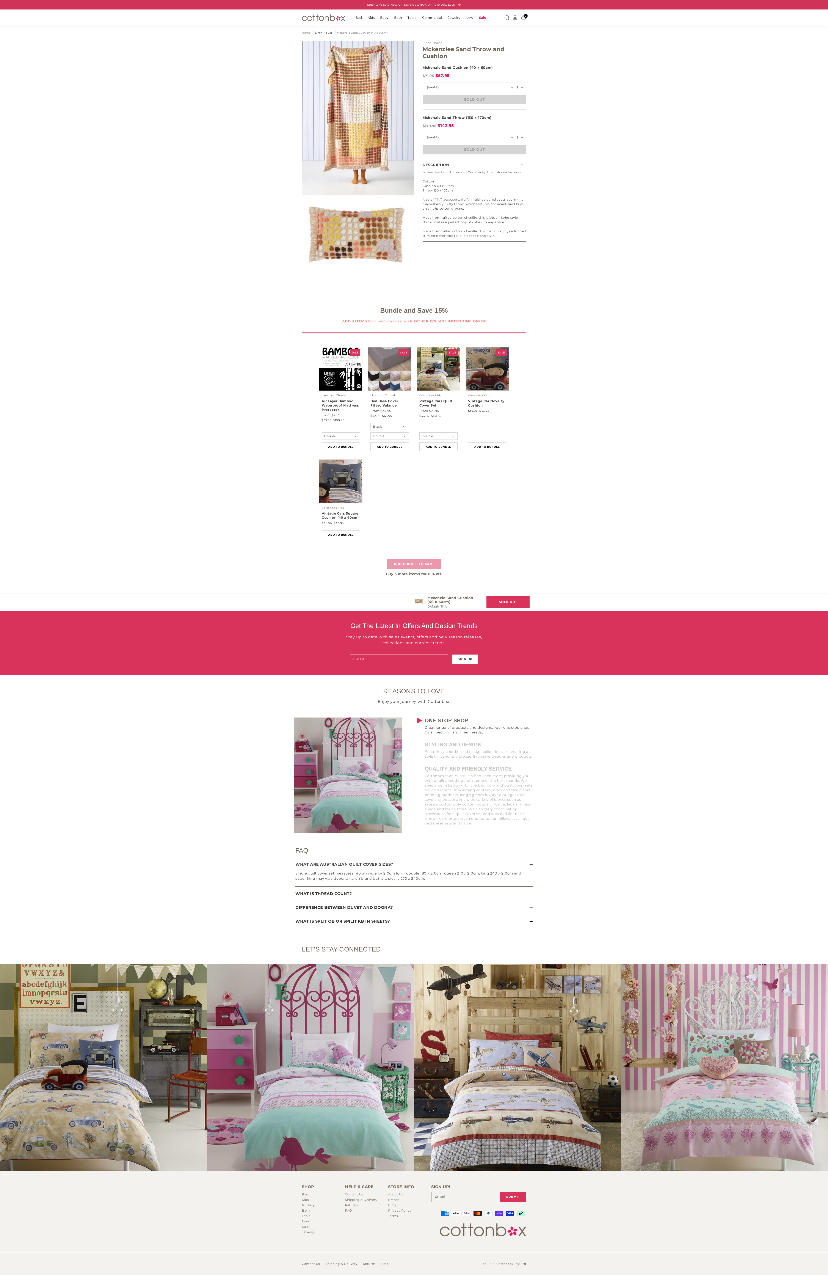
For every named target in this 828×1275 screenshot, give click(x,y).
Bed (358, 18)
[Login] (515, 17)
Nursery (308, 1205)
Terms (393, 1216)
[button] (474, 165)
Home (306, 32)
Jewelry (454, 18)
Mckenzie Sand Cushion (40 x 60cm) (362, 32)
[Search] (506, 17)
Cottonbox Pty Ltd (511, 1264)
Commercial (432, 18)
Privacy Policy (399, 1210)
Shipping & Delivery (361, 1200)
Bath (398, 18)
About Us (395, 1194)
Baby (384, 18)
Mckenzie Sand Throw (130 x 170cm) (457, 118)
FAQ (348, 1210)
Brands (394, 1200)
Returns (351, 1205)
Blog (392, 1205)
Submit (513, 1197)
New (469, 18)
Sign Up (465, 659)
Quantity (432, 137)
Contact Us (354, 1194)
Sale (482, 18)
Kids (371, 18)
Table (412, 18)
